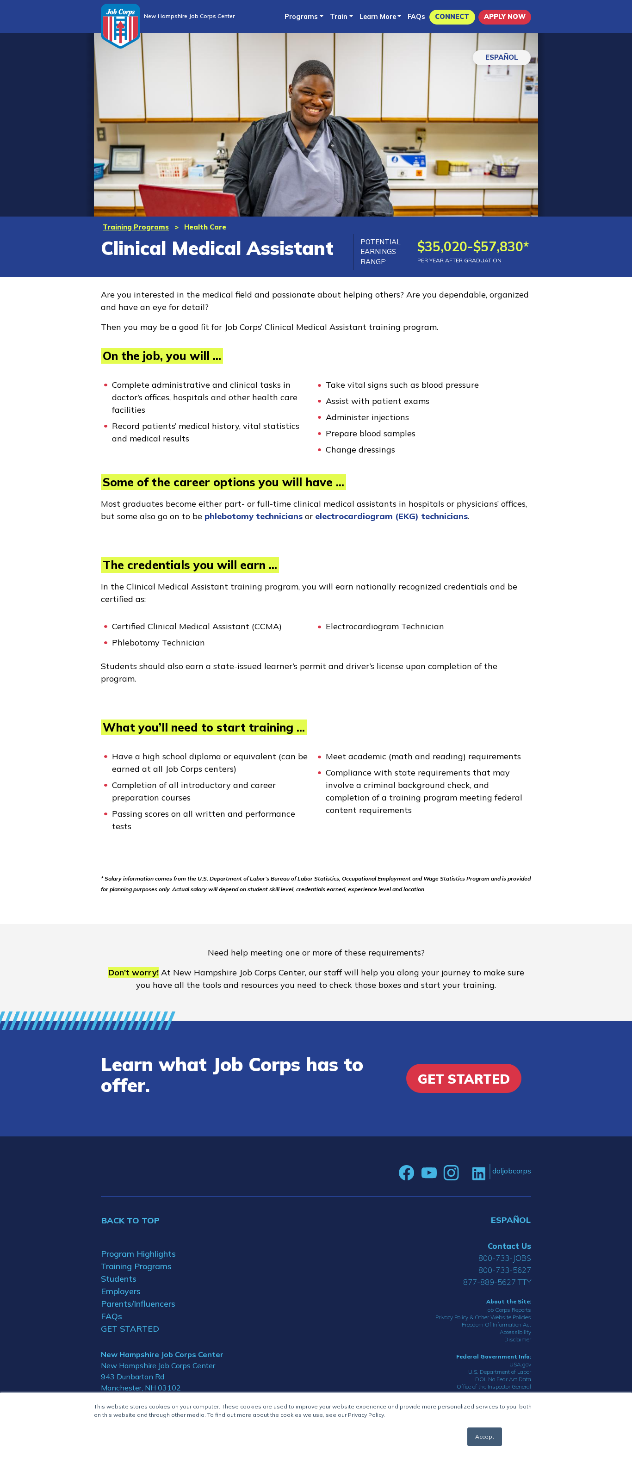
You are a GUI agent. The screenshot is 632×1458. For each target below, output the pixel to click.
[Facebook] (407, 1173)
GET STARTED (130, 1328)
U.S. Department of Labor (499, 1371)
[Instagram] (451, 1173)
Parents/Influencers (138, 1303)
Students (118, 1278)
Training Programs (136, 227)
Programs (301, 16)
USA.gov (520, 1364)
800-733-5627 (504, 1270)
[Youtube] (429, 1173)
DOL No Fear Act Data (503, 1379)
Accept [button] (484, 1436)
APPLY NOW (505, 16)
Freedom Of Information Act (496, 1324)
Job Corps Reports (508, 1309)
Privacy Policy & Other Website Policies (483, 1317)
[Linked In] (479, 1173)
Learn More (377, 16)
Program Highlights (138, 1253)
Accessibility (515, 1331)
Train (338, 16)
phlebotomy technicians (253, 516)
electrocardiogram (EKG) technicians (391, 516)
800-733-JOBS (504, 1258)
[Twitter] (465, 1173)
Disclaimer (517, 1339)
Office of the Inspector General (494, 1386)
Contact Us (509, 1246)
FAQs (416, 16)
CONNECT (452, 16)
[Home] (120, 26)
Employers (121, 1291)
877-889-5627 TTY (497, 1282)
